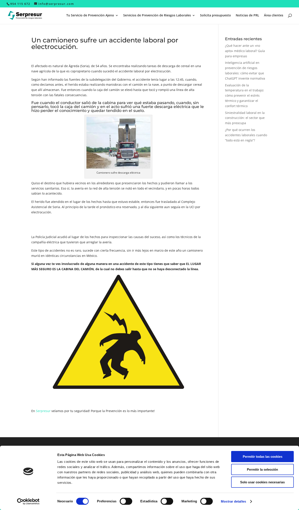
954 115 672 (20, 4)
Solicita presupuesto (215, 15)
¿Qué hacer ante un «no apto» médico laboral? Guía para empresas (245, 51)
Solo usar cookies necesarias (262, 482)
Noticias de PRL (247, 15)
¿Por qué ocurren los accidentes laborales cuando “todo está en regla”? (246, 135)
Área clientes (273, 15)
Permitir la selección (262, 469)
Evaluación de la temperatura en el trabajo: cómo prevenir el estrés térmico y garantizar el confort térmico (244, 95)
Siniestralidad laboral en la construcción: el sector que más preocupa (245, 118)
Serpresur (43, 411)
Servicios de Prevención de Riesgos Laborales (157, 15)
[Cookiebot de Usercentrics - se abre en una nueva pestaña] (28, 501)
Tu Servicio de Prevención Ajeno (90, 15)
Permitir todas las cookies (262, 456)
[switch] (126, 501)
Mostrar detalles (233, 501)
